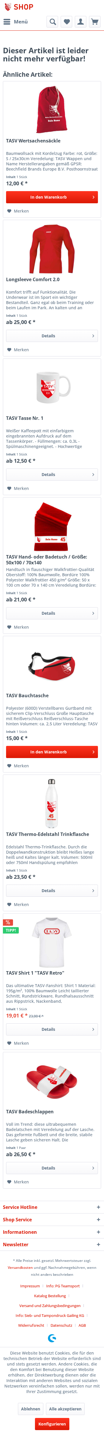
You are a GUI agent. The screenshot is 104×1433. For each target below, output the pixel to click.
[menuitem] (15, 22)
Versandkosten (20, 1267)
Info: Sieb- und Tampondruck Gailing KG (50, 1315)
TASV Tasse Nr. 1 (24, 418)
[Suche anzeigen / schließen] (52, 22)
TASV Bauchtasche (27, 696)
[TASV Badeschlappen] (52, 1081)
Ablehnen (30, 1409)
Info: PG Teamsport (63, 1286)
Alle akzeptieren (65, 1409)
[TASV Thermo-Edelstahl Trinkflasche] (52, 804)
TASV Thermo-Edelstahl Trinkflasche (47, 834)
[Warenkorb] (95, 22)
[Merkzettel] (66, 22)
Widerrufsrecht (31, 1325)
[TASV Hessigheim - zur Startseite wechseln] (27, 8)
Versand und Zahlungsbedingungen (50, 1305)
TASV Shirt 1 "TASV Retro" (35, 973)
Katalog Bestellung (50, 1295)
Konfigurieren (52, 1424)
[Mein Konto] (80, 22)
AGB (82, 1325)
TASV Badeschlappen (30, 1112)
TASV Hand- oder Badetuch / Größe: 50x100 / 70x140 (46, 559)
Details (48, 335)
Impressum (30, 1286)
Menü (21, 21)
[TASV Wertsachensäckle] (52, 110)
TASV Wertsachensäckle (33, 141)
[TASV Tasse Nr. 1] (52, 388)
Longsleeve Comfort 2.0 (33, 280)
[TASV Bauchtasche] (52, 665)
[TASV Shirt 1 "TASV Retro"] (52, 942)
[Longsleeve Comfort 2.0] (52, 249)
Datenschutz (61, 1325)
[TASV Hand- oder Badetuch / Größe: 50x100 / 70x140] (52, 526)
